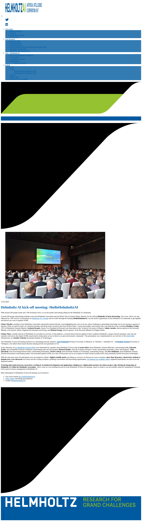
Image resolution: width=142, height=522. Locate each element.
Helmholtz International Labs (20, 51)
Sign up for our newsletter (19, 79)
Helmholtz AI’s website (40, 318)
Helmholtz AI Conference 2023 (25, 73)
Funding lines (14, 61)
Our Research (10, 39)
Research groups (15, 43)
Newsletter (9, 513)
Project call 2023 (20, 63)
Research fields (15, 41)
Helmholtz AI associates (18, 49)
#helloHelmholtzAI (18, 381)
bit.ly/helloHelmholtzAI (27, 377)
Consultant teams (16, 45)
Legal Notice (9, 519)
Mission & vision (16, 31)
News (12, 67)
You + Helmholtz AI (12, 53)
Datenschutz (9, 517)
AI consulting (14, 57)
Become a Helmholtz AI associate (21, 55)
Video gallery (14, 77)
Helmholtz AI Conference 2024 (25, 71)
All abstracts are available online (98, 359)
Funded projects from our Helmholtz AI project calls (28, 47)
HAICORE (130, 336)
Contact (8, 511)
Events (12, 69)
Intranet (8, 515)
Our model (9, 29)
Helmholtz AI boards (17, 35)
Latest (7, 65)
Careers (12, 75)
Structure (13, 33)
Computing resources (17, 59)
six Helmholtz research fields (25, 347)
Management (14, 37)
